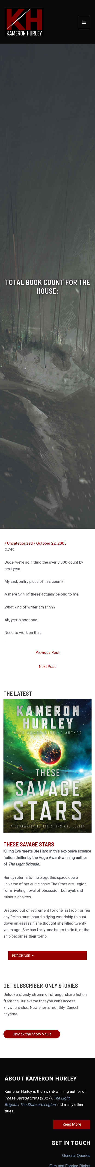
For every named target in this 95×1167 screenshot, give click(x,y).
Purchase (21, 955)
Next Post (47, 666)
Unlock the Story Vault (32, 1034)
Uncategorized (20, 543)
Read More (71, 1124)
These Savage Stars (28, 844)
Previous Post (47, 652)
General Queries (76, 1155)
